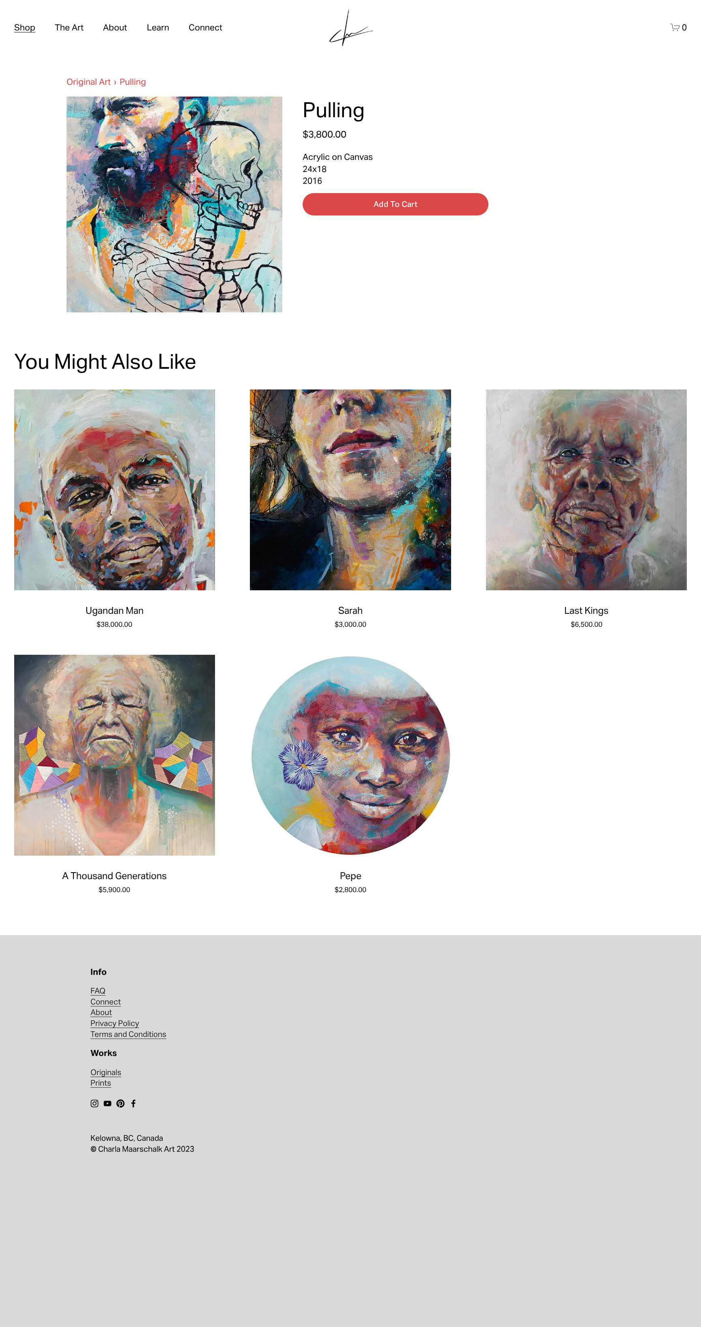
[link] (174, 204)
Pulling (133, 81)
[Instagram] (94, 1103)
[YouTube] (107, 1103)
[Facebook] (133, 1103)
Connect (205, 27)
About (115, 27)
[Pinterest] (120, 1103)
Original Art (89, 81)
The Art (69, 27)
